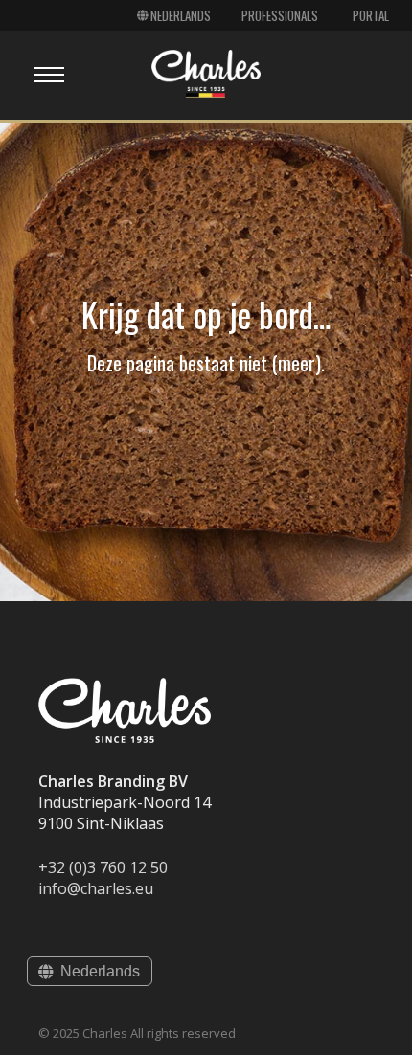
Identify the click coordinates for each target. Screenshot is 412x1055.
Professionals (279, 15)
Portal (371, 15)
